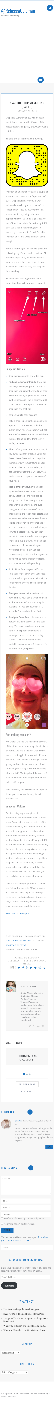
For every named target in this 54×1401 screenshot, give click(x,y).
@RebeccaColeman (18, 10)
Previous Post (27, 1084)
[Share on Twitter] (19, 968)
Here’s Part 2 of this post (18, 913)
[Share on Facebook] (23, 968)
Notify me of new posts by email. (19, 1223)
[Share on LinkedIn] (31, 968)
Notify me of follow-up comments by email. (24, 1218)
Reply (49, 1146)
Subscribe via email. (16, 944)
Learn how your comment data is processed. (24, 1238)
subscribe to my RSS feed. (19, 940)
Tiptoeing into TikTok (27, 1055)
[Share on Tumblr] (44, 968)
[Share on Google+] (27, 968)
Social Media (28, 1060)
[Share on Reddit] (40, 968)
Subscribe (9, 1285)
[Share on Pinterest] (35, 968)
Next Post (27, 1091)
